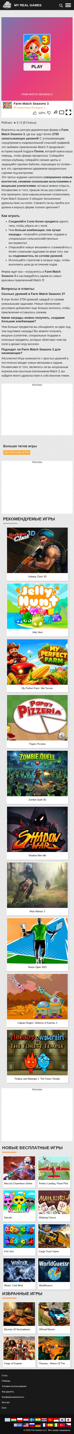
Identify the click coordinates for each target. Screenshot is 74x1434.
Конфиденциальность (13, 1397)
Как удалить (8, 1391)
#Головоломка (22, 107)
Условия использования (14, 1386)
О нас (5, 1375)
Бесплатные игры (16, 452)
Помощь (6, 1381)
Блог (4, 1408)
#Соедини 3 (38, 107)
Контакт (6, 1402)
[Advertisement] (28, 409)
